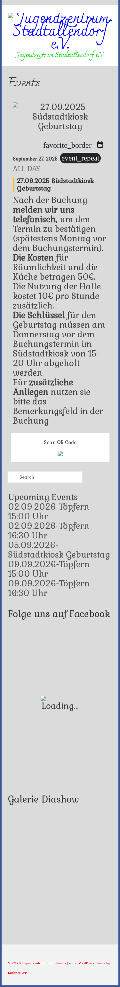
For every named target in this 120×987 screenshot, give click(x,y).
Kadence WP (17, 973)
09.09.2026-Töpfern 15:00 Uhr (49, 569)
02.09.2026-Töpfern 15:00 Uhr (48, 511)
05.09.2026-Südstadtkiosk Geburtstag (59, 550)
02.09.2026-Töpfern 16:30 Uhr (48, 531)
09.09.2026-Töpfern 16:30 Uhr (49, 588)
